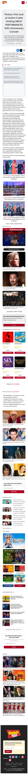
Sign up (14, 647)
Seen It (8, 350)
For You (9, 226)
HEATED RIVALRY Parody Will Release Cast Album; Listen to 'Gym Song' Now (13, 69)
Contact (16, 763)
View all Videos (6, 528)
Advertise (7, 763)
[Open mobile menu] (26, 2)
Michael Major (16, 391)
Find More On (13, 384)
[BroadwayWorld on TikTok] (19, 757)
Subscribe (14, 491)
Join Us (21, 763)
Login (19, 2)
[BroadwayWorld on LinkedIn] (16, 757)
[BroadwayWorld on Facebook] (10, 757)
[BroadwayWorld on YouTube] (10, 760)
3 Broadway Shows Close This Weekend (14, 668)
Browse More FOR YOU (14, 311)
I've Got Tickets (8, 352)
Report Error (14, 766)
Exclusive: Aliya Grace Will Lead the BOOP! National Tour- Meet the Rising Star (14, 714)
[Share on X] (21, 50)
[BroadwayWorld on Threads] (22, 757)
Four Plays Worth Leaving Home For (12, 73)
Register (15, 2)
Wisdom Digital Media (18, 769)
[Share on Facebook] (18, 50)
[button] (23, 2)
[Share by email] (24, 50)
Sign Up (8, 751)
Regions (15, 764)
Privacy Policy (18, 770)
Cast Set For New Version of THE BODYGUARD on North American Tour (12, 77)
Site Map (20, 764)
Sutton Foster (7, 175)
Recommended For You (8, 592)
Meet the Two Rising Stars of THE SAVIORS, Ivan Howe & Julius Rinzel (19, 523)
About (12, 763)
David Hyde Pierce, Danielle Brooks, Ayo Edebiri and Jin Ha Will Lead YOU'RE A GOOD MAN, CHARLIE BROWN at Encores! (14, 683)
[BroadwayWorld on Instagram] (13, 757)
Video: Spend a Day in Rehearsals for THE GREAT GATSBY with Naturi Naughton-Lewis (13, 82)
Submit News (9, 764)
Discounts (20, 585)
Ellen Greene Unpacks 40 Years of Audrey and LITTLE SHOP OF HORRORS (19, 517)
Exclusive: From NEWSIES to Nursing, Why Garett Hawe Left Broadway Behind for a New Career (14, 699)
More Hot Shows (8, 585)
